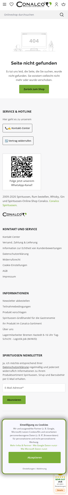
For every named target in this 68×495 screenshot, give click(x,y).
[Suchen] (61, 15)
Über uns (8, 329)
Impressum (9, 276)
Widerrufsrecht (11, 259)
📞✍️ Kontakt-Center (17, 128)
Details (60, 490)
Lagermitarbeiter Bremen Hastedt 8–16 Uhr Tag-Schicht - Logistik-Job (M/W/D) (31, 337)
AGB (5, 270)
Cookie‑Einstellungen (15, 265)
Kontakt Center (11, 236)
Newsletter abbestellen (16, 300)
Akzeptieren (35, 457)
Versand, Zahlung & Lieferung (20, 242)
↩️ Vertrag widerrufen (18, 140)
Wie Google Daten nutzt (45, 445)
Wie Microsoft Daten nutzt (34, 448)
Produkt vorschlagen (15, 312)
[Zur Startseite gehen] (34, 4)
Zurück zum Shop (34, 89)
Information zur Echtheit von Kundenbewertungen (32, 248)
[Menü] (4, 4)
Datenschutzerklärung (16, 253)
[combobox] (27, 15)
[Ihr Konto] (56, 4)
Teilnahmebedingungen (17, 306)
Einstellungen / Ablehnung (35, 468)
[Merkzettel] (11, 4)
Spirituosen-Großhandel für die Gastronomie (29, 318)
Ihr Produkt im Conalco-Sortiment (22, 323)
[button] (60, 477)
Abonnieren (14, 399)
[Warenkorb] (63, 4)
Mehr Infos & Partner (20, 445)
